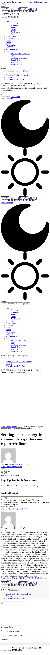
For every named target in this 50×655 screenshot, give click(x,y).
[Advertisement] (25, 399)
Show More (15, 97)
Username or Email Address (11, 635)
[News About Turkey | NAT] (19, 201)
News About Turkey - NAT (11, 467)
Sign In (24, 355)
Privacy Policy (33, 2)
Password (4, 640)
